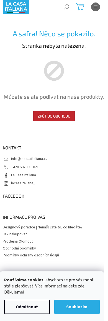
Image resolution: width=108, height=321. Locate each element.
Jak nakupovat (15, 234)
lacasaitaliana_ (23, 183)
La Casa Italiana (23, 175)
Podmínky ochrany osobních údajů (31, 255)
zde (81, 286)
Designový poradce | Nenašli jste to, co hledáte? (43, 227)
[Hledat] (66, 6)
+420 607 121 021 (25, 167)
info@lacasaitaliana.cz (29, 159)
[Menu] (95, 6)
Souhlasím (77, 307)
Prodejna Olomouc (18, 241)
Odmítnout (27, 307)
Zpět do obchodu (54, 116)
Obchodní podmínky (19, 248)
